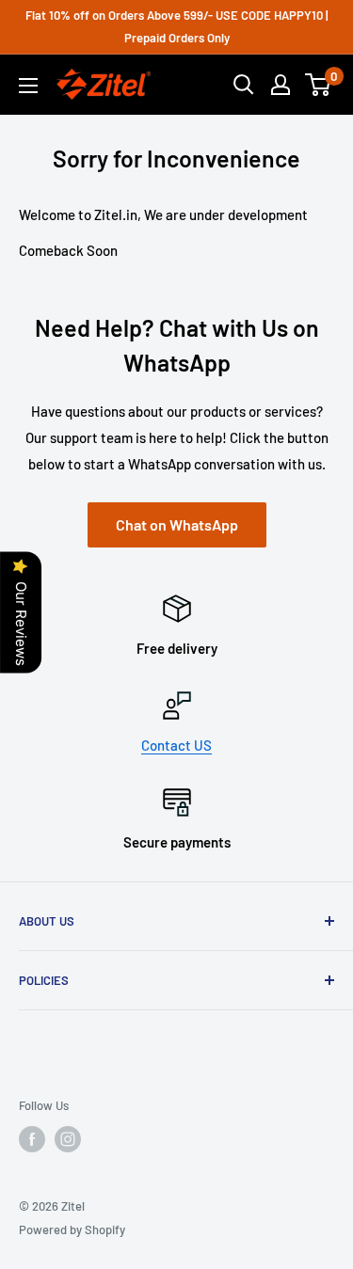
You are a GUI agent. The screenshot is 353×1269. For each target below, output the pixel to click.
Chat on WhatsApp (177, 524)
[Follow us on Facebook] (32, 1139)
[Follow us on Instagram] (68, 1139)
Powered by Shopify (72, 1229)
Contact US (176, 745)
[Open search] (243, 84)
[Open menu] (28, 85)
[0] (318, 84)
